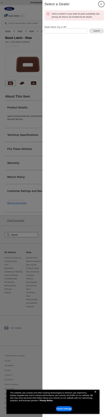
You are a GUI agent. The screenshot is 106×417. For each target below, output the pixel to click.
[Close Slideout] (101, 4)
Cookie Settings (64, 408)
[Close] (95, 394)
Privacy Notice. (46, 400)
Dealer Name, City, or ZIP (55, 27)
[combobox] (66, 30)
